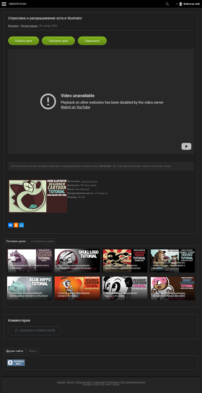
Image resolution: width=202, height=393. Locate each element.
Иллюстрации (29, 25)
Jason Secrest (89, 181)
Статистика (99, 382)
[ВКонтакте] (10, 225)
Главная (61, 382)
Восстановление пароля (133, 382)
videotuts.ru (17, 4)
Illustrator (13, 25)
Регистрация (113, 382)
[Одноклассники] (16, 225)
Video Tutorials (112, 384)
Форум (70, 382)
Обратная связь (83, 382)
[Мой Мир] (21, 225)
